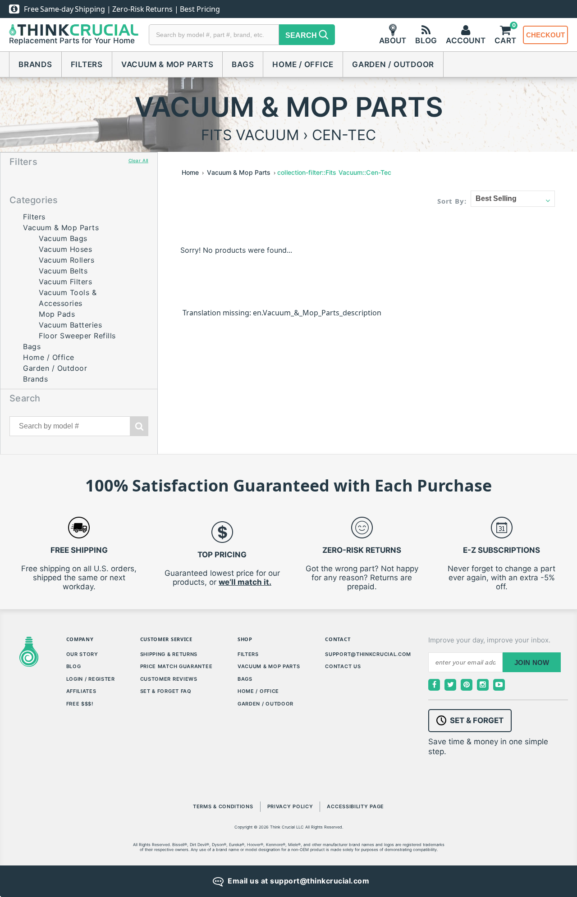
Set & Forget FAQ (166, 691)
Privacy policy (290, 806)
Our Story (82, 654)
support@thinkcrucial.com (368, 654)
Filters (87, 64)
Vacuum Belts (63, 270)
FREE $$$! (79, 704)
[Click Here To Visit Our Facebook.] (434, 685)
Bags (243, 64)
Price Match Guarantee (176, 666)
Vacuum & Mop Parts (167, 64)
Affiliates (81, 691)
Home (190, 172)
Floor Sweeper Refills (77, 335)
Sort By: (452, 200)
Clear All (138, 160)
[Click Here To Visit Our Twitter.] (450, 685)
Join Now (532, 662)
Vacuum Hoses (65, 249)
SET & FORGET (477, 720)
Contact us (343, 666)
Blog (73, 666)
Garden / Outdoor (393, 64)
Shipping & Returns (169, 654)
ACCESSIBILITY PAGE (355, 806)
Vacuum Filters (65, 281)
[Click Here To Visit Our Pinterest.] (466, 685)
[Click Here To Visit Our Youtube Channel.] (499, 685)
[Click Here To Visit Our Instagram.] (483, 685)
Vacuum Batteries (70, 324)
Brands (35, 64)
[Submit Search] (139, 426)
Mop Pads (57, 314)
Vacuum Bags (63, 238)
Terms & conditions (223, 806)
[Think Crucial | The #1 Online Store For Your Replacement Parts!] (73, 30)
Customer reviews (168, 679)
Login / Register (90, 679)
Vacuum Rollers (66, 259)
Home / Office (303, 64)
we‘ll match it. (245, 582)
